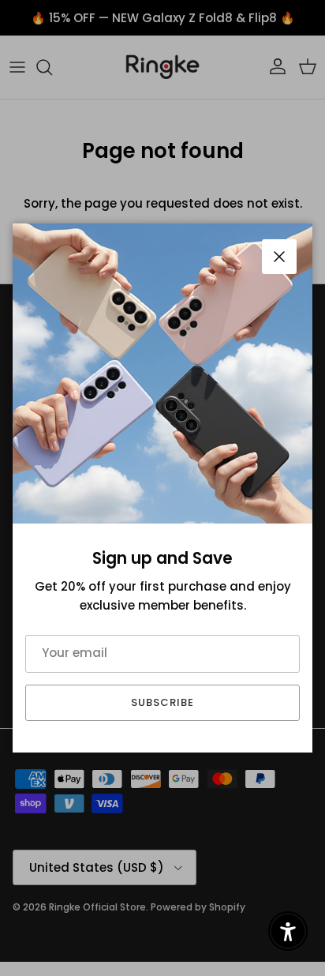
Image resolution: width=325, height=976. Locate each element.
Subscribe (162, 702)
